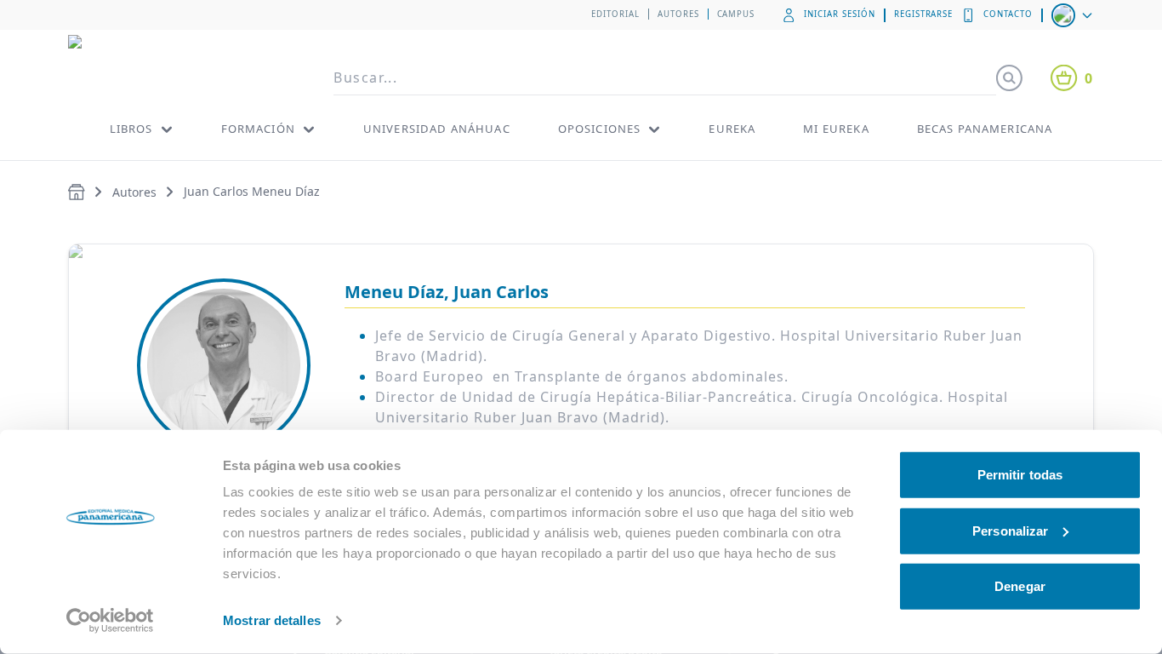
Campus (736, 14)
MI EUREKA (836, 128)
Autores (678, 14)
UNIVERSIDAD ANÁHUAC (436, 128)
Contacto (1008, 14)
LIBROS (131, 128)
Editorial (615, 14)
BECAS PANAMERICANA (985, 128)
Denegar (1019, 586)
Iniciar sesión (839, 14)
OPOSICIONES (599, 128)
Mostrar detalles (272, 620)
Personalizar (1010, 530)
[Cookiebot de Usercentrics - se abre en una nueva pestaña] (110, 621)
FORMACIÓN (258, 128)
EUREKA (732, 128)
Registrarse (924, 14)
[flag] (1073, 15)
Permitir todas (1019, 475)
